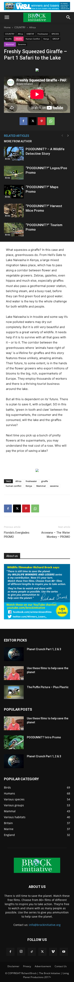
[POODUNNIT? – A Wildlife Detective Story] (14, 153)
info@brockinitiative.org (45, 925)
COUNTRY (19, 27)
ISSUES (19, 38)
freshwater (31, 481)
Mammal (10, 44)
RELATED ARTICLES (16, 135)
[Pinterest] (42, 121)
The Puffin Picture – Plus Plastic (47, 687)
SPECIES (55, 33)
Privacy (27, 966)
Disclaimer (13, 966)
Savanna (22, 44)
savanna (54, 485)
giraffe (44, 481)
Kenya (46, 38)
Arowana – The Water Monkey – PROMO (55, 535)
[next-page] (68, 135)
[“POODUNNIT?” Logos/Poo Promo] (14, 172)
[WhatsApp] (51, 121)
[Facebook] (23, 121)
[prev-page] (62, 135)
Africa (32, 27)
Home (7, 27)
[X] (33, 121)
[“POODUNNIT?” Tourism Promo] (14, 229)
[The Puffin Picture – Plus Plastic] (14, 692)
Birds (7, 158)
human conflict (13, 485)
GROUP (55, 38)
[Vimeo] (53, 952)
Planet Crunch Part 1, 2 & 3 (44, 649)
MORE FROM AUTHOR (18, 141)
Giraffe (8, 38)
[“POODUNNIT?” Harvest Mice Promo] (14, 210)
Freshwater (42, 33)
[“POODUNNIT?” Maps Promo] (14, 191)
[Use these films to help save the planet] (14, 673)
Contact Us (61, 966)
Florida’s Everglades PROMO (16, 535)
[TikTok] (32, 952)
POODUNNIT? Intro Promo (44, 737)
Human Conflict (33, 38)
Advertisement (43, 966)
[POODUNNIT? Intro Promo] (14, 742)
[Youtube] (64, 952)
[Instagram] (21, 952)
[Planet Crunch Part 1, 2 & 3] (14, 654)
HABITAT (30, 33)
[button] (6, 17)
